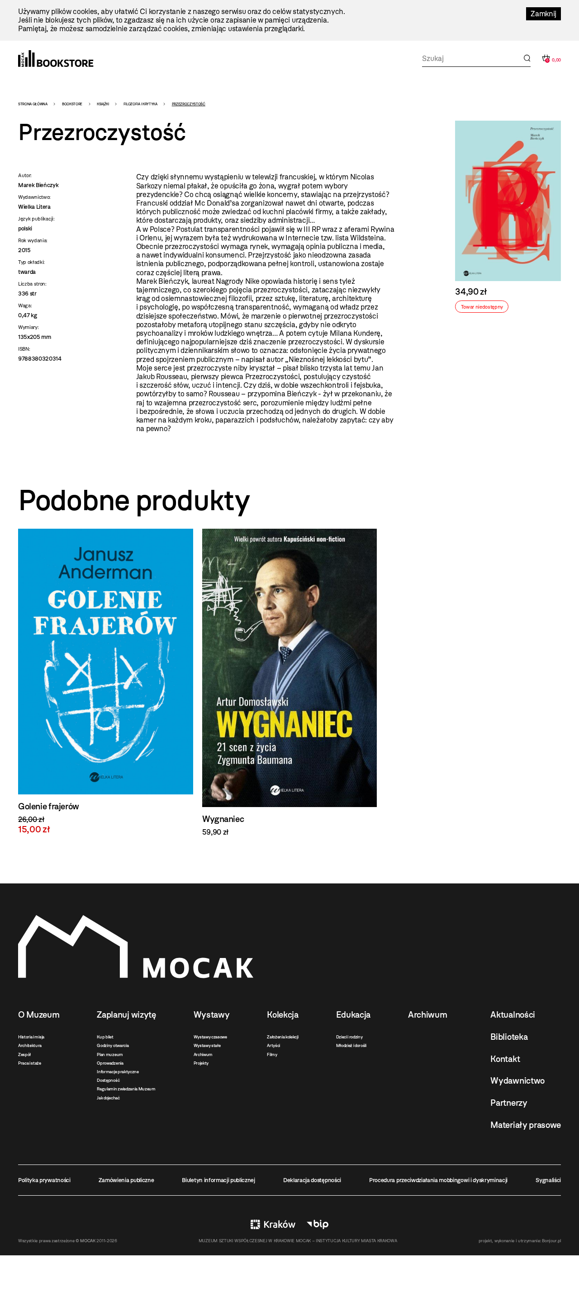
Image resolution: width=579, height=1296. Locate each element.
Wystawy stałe (207, 1045)
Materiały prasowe (525, 1125)
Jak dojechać (108, 1097)
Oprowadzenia (110, 1063)
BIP (317, 1224)
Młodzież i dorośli (351, 1045)
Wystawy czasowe (210, 1036)
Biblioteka (508, 1037)
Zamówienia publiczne (126, 1180)
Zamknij (543, 13)
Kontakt (505, 1059)
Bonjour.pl (551, 1240)
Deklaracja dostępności (312, 1180)
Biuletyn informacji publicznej (218, 1180)
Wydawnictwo (517, 1080)
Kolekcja (282, 1015)
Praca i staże (29, 1063)
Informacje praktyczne (117, 1071)
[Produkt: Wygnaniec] (289, 682)
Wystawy (212, 1015)
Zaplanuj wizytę (126, 1015)
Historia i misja (31, 1036)
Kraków (273, 1224)
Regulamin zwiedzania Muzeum (126, 1088)
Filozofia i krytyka (140, 104)
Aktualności (512, 1015)
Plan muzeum (110, 1054)
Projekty (201, 1063)
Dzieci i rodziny (349, 1036)
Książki (103, 104)
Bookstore (72, 104)
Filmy (272, 1054)
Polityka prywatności (44, 1180)
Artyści (273, 1045)
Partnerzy (508, 1103)
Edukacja (353, 1015)
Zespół (24, 1054)
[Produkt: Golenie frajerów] (105, 682)
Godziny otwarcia (112, 1045)
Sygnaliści (548, 1180)
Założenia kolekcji (282, 1036)
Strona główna (32, 104)
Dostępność (108, 1080)
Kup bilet (105, 1036)
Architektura (30, 1045)
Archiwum (203, 1054)
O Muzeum (38, 1015)
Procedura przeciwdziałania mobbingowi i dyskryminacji (438, 1180)
